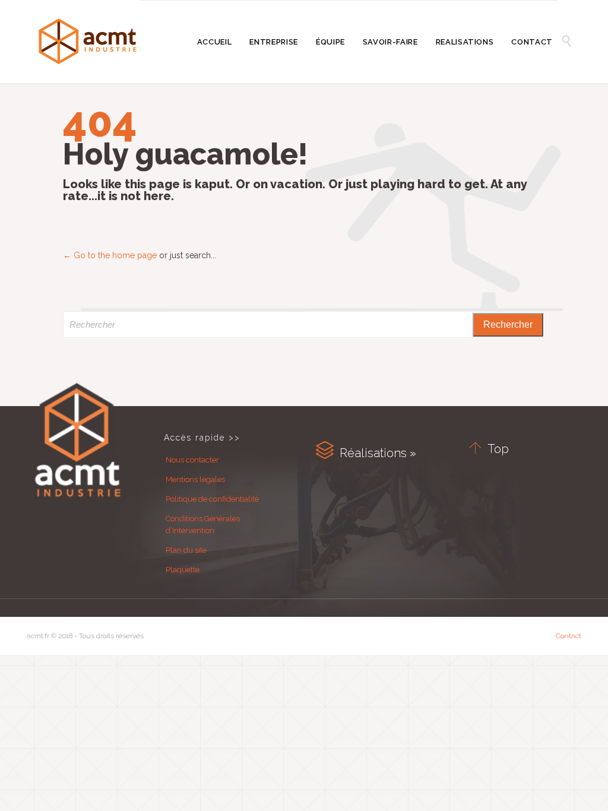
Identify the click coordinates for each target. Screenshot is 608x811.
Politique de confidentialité (212, 499)
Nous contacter (192, 459)
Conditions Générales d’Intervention (203, 524)
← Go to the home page (110, 255)
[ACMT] (88, 41)
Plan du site (186, 550)
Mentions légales (195, 479)
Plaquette (183, 569)
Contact (568, 636)
